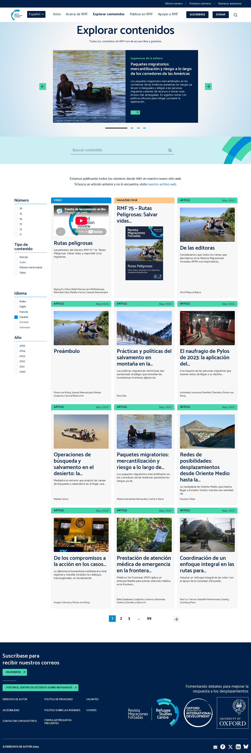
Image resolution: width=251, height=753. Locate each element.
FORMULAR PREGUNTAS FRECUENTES (58, 722)
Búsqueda (170, 150)
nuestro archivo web (162, 184)
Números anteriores (230, 3)
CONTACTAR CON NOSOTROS (20, 721)
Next (176, 619)
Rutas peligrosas (73, 243)
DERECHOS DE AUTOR (15, 699)
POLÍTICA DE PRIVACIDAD (58, 699)
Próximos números (200, 3)
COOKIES (91, 710)
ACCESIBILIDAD (11, 710)
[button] (235, 15)
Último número (174, 3)
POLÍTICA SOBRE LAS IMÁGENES (62, 710)
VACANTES (92, 699)
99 (149, 618)
